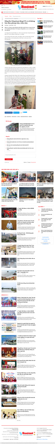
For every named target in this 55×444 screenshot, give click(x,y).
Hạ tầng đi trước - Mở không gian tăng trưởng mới (25, 233)
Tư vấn (18, 328)
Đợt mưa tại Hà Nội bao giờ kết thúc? (46, 215)
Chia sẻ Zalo (17, 112)
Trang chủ (6, 16)
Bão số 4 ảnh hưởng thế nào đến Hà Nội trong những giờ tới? (46, 231)
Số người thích (33, 162)
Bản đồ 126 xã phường (43, 9)
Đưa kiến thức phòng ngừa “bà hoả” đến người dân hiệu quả (9, 184)
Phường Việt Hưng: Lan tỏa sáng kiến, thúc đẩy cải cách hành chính (26, 373)
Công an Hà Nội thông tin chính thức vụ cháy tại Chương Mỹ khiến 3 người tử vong (45, 201)
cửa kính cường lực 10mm (45, 239)
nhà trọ (19, 116)
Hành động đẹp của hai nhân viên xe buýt (26, 259)
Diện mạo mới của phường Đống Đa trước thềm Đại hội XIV (18, 145)
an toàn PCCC (9, 116)
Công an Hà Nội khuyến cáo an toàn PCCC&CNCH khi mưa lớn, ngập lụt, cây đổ (26, 125)
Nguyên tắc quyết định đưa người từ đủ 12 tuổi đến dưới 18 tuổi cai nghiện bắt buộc (26, 325)
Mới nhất (9, 9)
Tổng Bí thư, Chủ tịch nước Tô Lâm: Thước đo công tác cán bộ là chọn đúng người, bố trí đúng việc (25, 222)
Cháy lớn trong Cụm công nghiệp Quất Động (26, 200)
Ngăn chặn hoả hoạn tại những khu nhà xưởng (47, 37)
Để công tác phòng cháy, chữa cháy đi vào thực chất (48, 42)
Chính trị (19, 225)
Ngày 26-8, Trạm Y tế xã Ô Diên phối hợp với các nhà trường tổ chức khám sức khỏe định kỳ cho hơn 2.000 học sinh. (26, 415)
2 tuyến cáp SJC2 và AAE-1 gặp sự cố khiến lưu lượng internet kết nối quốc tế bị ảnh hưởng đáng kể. (26, 276)
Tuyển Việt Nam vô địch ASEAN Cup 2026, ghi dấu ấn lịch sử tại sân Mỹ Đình (25, 312)
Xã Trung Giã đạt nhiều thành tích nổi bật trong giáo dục (26, 361)
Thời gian (28, 162)
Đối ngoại (19, 352)
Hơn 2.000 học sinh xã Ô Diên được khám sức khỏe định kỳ (25, 410)
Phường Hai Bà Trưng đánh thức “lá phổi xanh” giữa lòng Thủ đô (46, 219)
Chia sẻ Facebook (9, 112)
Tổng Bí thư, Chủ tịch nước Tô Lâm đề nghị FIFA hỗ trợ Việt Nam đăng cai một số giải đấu (26, 349)
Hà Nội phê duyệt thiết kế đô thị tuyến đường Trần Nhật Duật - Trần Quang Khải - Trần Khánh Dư (47, 225)
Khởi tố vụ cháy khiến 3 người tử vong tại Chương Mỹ (45, 184)
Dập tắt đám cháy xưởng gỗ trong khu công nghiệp (48, 26)
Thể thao (19, 211)
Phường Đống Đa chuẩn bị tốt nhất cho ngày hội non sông (18, 138)
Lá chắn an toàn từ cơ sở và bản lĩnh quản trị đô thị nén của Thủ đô (26, 184)
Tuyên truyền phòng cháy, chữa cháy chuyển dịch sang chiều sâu (48, 21)
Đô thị (18, 286)
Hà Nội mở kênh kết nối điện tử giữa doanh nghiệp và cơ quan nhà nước (26, 336)
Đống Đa (30, 116)
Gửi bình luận (9, 159)
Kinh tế (18, 250)
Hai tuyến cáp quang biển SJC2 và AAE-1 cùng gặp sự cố (25, 271)
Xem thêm (18, 420)
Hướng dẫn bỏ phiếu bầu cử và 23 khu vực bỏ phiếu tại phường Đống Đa (20, 141)
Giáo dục (19, 363)
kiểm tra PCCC (14, 116)
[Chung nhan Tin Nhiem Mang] (42, 439)
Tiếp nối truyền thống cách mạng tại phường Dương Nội (26, 385)
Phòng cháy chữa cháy (16, 16)
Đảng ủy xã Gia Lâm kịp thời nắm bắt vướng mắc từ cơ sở (26, 398)
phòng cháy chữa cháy (24, 116)
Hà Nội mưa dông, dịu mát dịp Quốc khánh (25, 283)
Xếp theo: (25, 162)
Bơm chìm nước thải (46, 237)
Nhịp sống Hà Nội (51, 9)
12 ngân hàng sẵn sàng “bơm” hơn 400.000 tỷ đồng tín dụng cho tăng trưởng (25, 247)
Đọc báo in (4, 9)
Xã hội (10, 16)
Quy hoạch (19, 236)
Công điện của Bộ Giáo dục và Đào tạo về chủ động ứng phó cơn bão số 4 (47, 210)
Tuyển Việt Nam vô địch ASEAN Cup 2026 (25, 209)
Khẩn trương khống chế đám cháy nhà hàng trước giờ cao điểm (48, 31)
